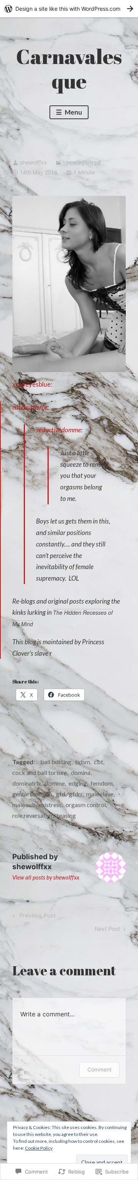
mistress (50, 804)
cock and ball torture (39, 772)
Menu (73, 112)
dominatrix (26, 783)
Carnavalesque (69, 69)
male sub (24, 804)
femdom (101, 783)
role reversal (28, 815)
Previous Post (33, 916)
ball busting (55, 761)
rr (51, 815)
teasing (66, 815)
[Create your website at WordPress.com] (69, 8)
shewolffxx (33, 162)
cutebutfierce (30, 407)
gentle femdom (32, 794)
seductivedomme (58, 430)
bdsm (82, 761)
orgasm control (86, 804)
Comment (99, 1069)
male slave (99, 794)
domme (55, 783)
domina (80, 772)
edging (78, 783)
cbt (98, 761)
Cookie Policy (39, 1148)
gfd (60, 794)
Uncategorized (81, 162)
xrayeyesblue (31, 384)
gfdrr (75, 794)
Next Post (107, 930)
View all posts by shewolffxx (45, 877)
